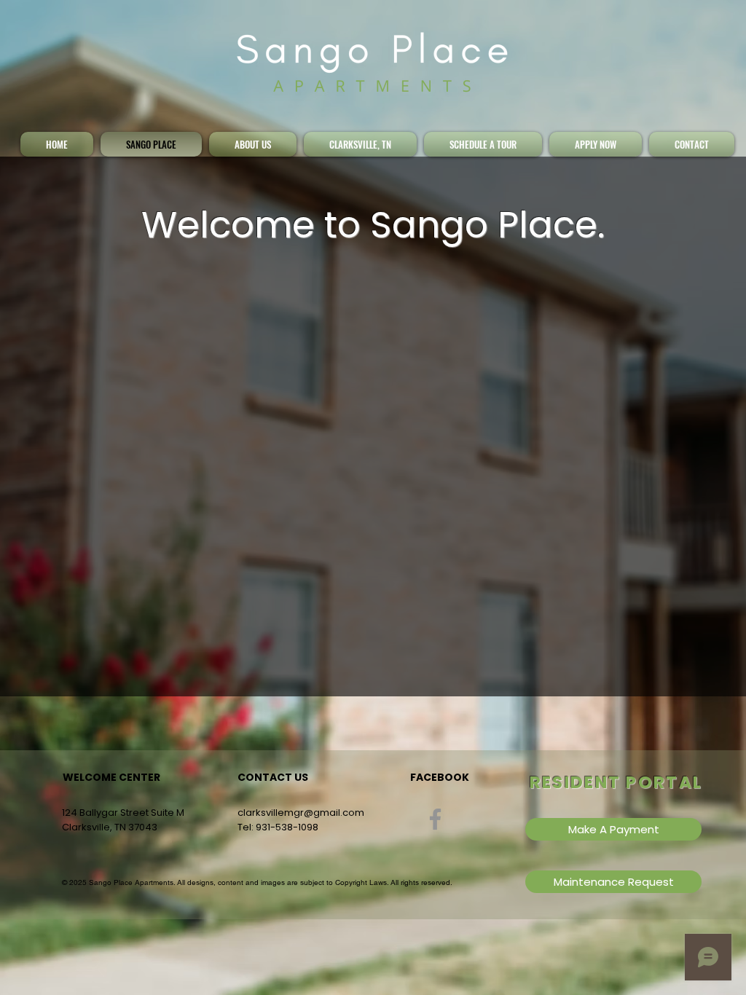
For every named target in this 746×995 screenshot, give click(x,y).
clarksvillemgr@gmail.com (300, 812)
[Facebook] (435, 819)
